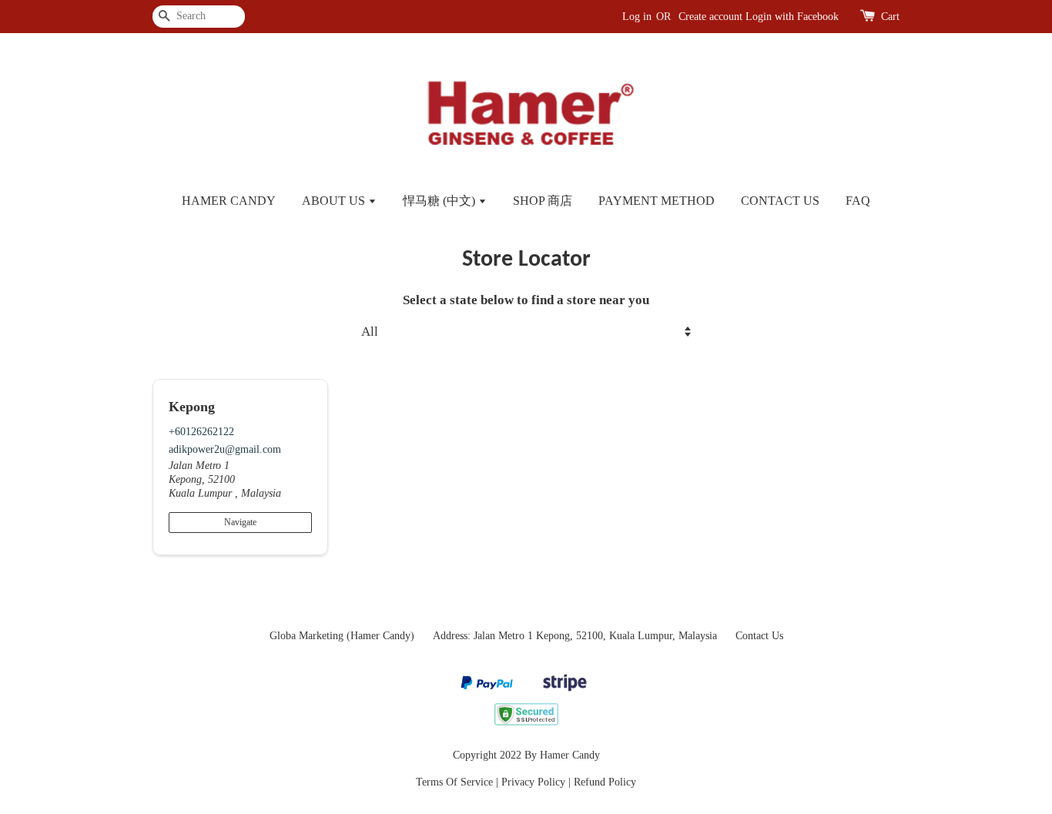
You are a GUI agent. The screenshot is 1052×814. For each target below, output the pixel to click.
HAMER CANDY (229, 200)
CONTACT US (780, 200)
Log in (637, 16)
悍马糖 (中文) (440, 200)
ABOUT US (335, 200)
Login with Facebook (792, 16)
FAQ (858, 200)
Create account (710, 16)
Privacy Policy (533, 781)
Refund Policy (605, 781)
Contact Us (759, 635)
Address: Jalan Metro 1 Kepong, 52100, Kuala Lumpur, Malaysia (575, 635)
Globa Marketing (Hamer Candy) (342, 635)
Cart (890, 16)
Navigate (240, 522)
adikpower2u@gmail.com (225, 449)
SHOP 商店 (542, 200)
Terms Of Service (454, 781)
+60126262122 (201, 431)
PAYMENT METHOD (656, 200)
